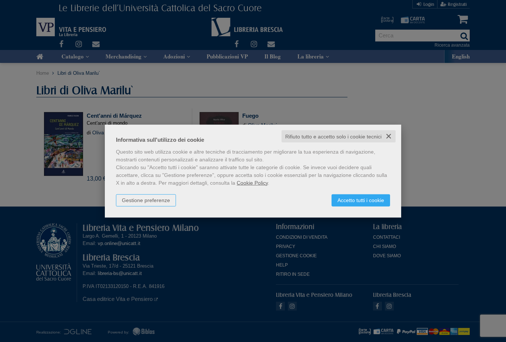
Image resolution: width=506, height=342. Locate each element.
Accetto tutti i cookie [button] (360, 200)
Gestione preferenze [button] (146, 200)
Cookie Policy (252, 182)
